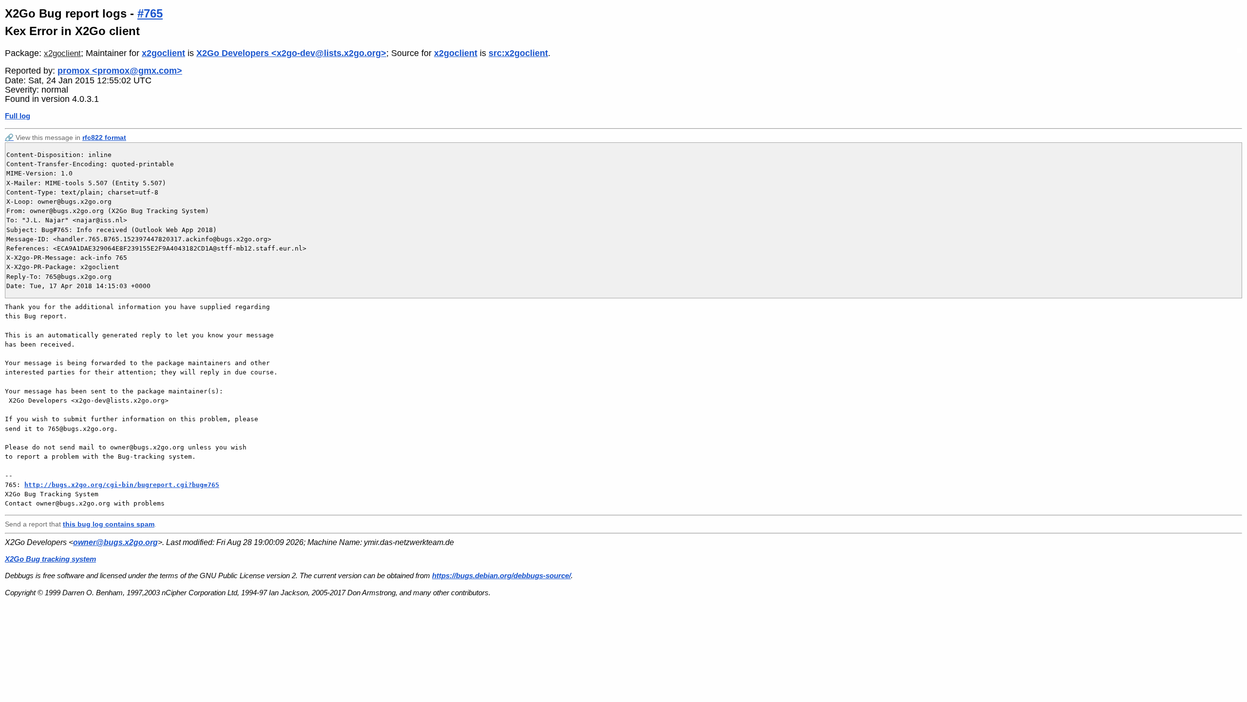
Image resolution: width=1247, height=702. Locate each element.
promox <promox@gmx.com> (119, 71)
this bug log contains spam (108, 524)
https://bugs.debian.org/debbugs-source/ (501, 575)
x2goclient (62, 53)
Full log (17, 116)
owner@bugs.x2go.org (115, 542)
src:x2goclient (518, 53)
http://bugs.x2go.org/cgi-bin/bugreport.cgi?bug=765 (121, 484)
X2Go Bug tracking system (50, 559)
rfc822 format (104, 137)
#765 (150, 13)
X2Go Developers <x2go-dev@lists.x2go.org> (291, 53)
